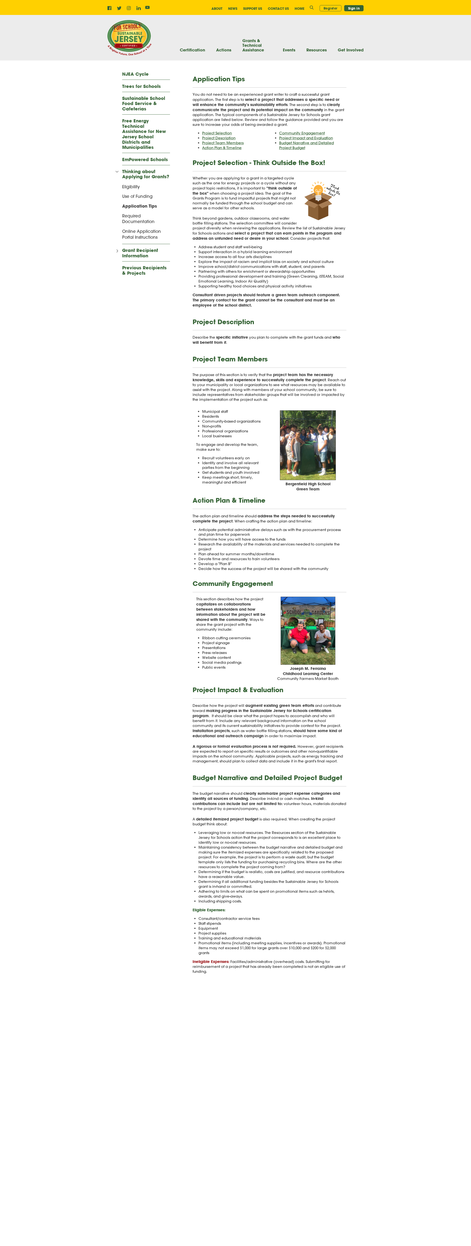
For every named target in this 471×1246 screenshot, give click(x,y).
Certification (192, 49)
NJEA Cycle (135, 74)
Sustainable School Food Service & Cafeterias (143, 104)
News (232, 8)
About (216, 8)
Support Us (252, 8)
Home (299, 8)
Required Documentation (138, 218)
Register (331, 8)
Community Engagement (302, 133)
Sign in (354, 8)
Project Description (219, 138)
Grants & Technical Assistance (253, 45)
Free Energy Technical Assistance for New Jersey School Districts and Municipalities (144, 134)
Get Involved (351, 49)
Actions (223, 49)
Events (289, 49)
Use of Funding (137, 196)
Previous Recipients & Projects (144, 270)
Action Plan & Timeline (222, 147)
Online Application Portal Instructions (141, 234)
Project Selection (217, 133)
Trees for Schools (141, 86)
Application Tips (139, 206)
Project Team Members (223, 143)
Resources (316, 49)
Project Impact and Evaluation (306, 138)
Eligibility (131, 186)
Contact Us (278, 8)
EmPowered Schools (145, 159)
